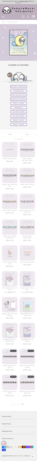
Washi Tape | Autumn (10, 210)
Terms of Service (7, 439)
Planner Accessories (12, 22)
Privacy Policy (6, 416)
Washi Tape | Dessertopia (27, 237)
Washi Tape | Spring (27, 184)
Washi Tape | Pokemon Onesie (27, 366)
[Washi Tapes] (18, 126)
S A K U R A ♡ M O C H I (18, 456)
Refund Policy (6, 424)
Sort (27, 134)
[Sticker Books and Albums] (18, 113)
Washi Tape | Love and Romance (27, 211)
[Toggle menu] (3, 17)
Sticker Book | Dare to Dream (9, 289)
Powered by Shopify (29, 456)
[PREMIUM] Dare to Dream (27, 340)
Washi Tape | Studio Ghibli (9, 392)
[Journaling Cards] (18, 96)
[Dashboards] (18, 92)
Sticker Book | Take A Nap (27, 289)
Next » (23, 404)
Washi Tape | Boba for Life (9, 185)
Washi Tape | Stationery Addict (27, 159)
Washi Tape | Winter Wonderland (9, 237)
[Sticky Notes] (18, 117)
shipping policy (23, 1)
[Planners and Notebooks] (18, 109)
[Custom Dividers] (18, 100)
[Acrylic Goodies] (18, 88)
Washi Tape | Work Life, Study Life (27, 392)
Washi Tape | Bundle (10, 159)
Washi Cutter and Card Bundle (9, 314)
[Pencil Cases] (18, 105)
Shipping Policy (7, 431)
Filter (10, 134)
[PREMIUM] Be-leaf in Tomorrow (27, 314)
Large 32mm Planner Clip (10, 263)
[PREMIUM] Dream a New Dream (9, 340)
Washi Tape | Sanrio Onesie (9, 366)
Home (3, 22)
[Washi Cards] (18, 121)
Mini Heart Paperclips (27, 262)
